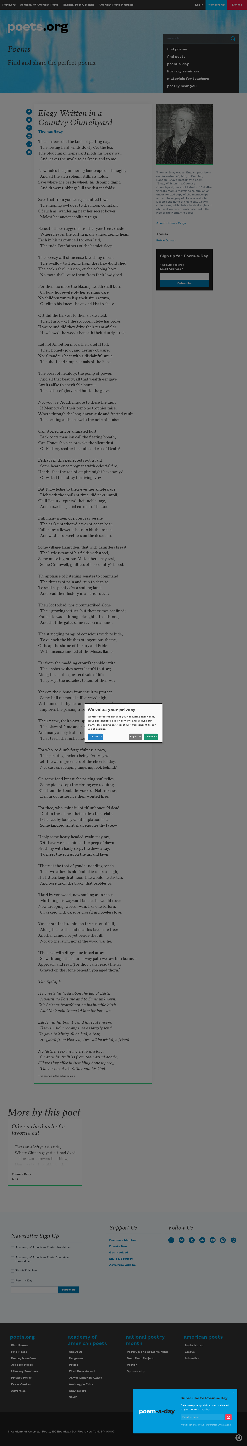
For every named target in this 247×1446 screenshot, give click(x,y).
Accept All (151, 736)
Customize (95, 736)
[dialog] (123, 722)
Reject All (135, 736)
